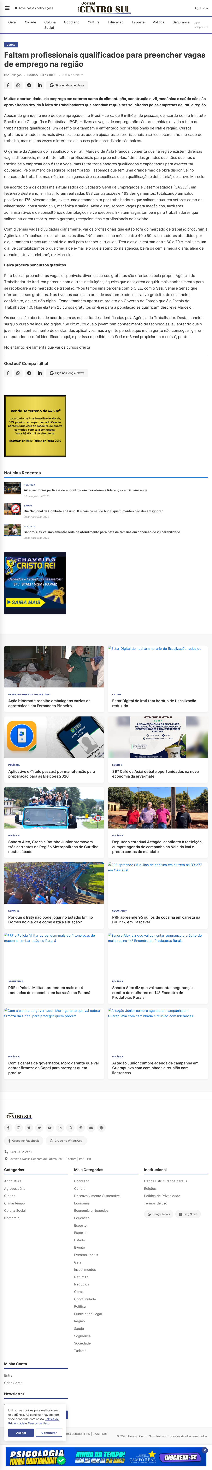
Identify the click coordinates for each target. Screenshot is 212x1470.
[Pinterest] (81, 1128)
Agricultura (12, 1181)
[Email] (91, 1128)
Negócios (81, 1284)
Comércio (11, 1218)
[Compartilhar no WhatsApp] (18, 85)
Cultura (94, 22)
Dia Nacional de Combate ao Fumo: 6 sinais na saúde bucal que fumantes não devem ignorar (93, 511)
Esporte (138, 22)
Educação (116, 22)
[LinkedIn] (60, 1128)
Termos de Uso (38, 1423)
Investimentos (85, 1269)
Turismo (80, 1351)
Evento (79, 1247)
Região (79, 1321)
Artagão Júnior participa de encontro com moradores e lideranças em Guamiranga (85, 490)
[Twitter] (29, 1128)
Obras (78, 1292)
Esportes (81, 1233)
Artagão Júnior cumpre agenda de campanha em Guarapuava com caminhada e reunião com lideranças (155, 1068)
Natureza (81, 1277)
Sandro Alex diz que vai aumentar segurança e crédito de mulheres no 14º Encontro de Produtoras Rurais (153, 993)
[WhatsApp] (70, 1128)
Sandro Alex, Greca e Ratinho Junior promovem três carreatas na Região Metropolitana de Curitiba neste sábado (53, 847)
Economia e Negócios (91, 1210)
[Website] (101, 1128)
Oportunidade (85, 1299)
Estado (79, 1240)
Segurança (181, 22)
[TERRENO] (35, 456)
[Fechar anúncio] (205, 1450)
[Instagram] (18, 1128)
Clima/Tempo (14, 1203)
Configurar (49, 1432)
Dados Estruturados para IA (166, 1181)
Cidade (30, 22)
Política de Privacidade (162, 1196)
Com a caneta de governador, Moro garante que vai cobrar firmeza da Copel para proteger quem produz (53, 1068)
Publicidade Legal (88, 1314)
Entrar (9, 1375)
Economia (82, 1203)
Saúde (79, 1328)
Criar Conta (13, 1383)
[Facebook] (8, 1128)
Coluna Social (50, 25)
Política (158, 22)
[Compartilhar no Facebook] (8, 85)
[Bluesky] (39, 1128)
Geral (12, 22)
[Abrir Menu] (7, 8)
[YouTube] (50, 1128)
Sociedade (82, 1343)
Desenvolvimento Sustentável (97, 1196)
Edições (150, 1188)
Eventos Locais (86, 1255)
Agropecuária (14, 1188)
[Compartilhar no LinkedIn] (40, 85)
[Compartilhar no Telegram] (29, 85)
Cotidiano (72, 22)
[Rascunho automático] (35, 613)
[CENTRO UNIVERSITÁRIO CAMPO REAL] (106, 1465)
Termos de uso (155, 1203)
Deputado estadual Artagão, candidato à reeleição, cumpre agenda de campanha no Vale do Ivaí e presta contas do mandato (157, 847)
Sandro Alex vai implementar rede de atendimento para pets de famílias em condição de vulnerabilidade (102, 532)
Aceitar (21, 1432)
